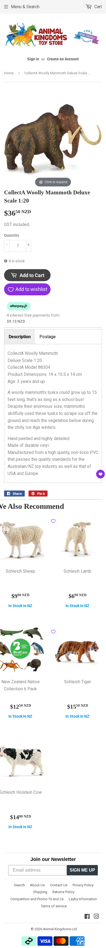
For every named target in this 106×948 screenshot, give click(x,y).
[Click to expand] (53, 139)
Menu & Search (25, 6)
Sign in (33, 59)
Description (20, 336)
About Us (37, 885)
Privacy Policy (83, 885)
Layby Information (83, 899)
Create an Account (63, 59)
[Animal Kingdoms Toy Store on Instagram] (96, 917)
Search (19, 885)
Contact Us (58, 885)
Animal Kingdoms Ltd (60, 929)
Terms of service (54, 906)
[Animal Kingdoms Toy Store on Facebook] (87, 917)
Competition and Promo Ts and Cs (37, 899)
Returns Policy (63, 892)
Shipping (40, 892)
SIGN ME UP (82, 870)
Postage (47, 336)
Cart (97, 6)
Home (9, 73)
